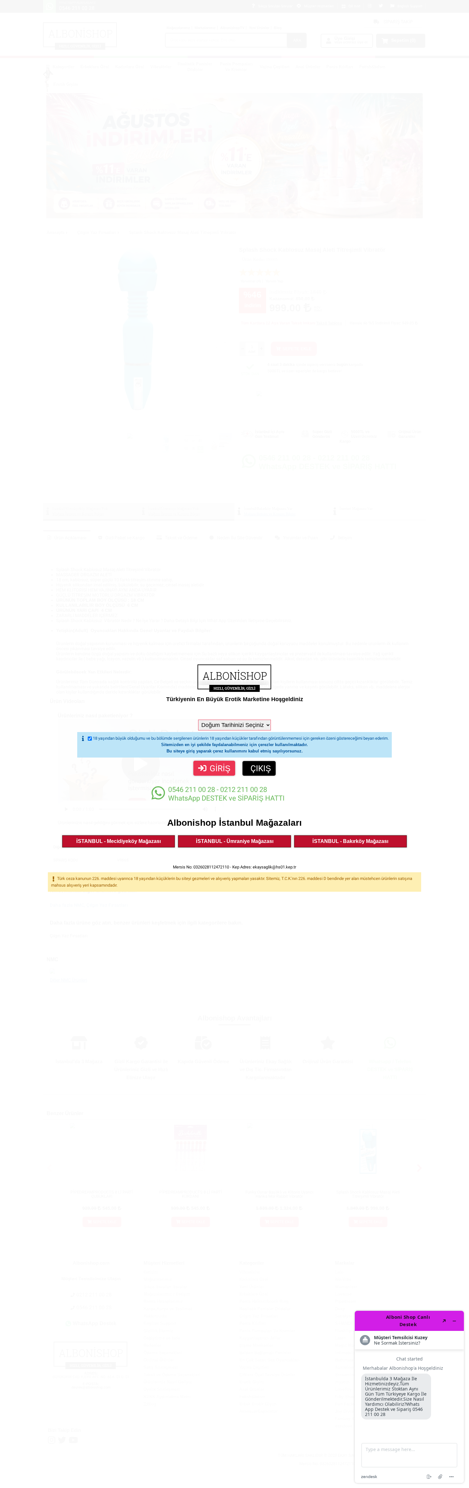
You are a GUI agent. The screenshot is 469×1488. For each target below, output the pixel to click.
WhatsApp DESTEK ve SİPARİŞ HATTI (226, 794)
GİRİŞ (220, 768)
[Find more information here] (409, 1397)
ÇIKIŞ (260, 768)
